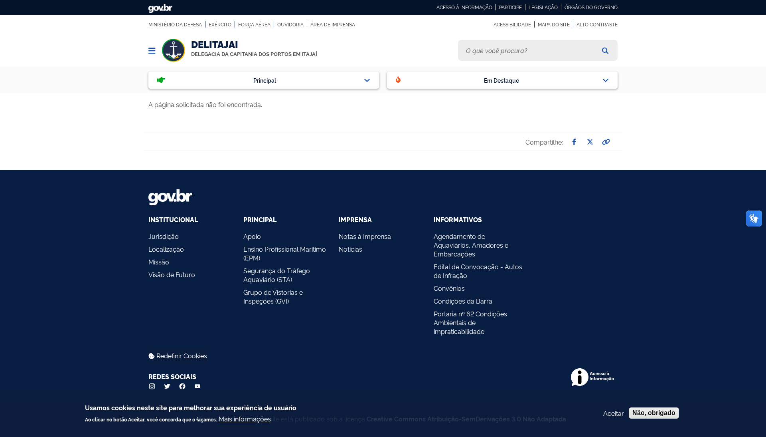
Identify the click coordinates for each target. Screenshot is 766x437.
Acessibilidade (512, 24)
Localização (166, 248)
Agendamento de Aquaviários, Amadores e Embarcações (471, 245)
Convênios (449, 288)
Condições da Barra (463, 300)
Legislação (543, 7)
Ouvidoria (290, 24)
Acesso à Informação (464, 7)
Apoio (252, 236)
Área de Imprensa (332, 24)
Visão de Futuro (171, 274)
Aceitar (613, 413)
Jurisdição (163, 236)
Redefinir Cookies (181, 355)
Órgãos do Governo (591, 7)
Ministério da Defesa (175, 24)
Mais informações (245, 418)
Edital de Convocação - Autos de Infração (478, 271)
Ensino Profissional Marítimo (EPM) (284, 253)
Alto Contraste (597, 24)
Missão (158, 261)
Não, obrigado (653, 412)
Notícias (350, 248)
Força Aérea (254, 24)
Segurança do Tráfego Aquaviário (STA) (276, 275)
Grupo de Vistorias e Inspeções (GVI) (273, 296)
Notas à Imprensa (365, 236)
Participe (510, 7)
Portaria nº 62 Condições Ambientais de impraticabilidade (470, 322)
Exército (220, 24)
